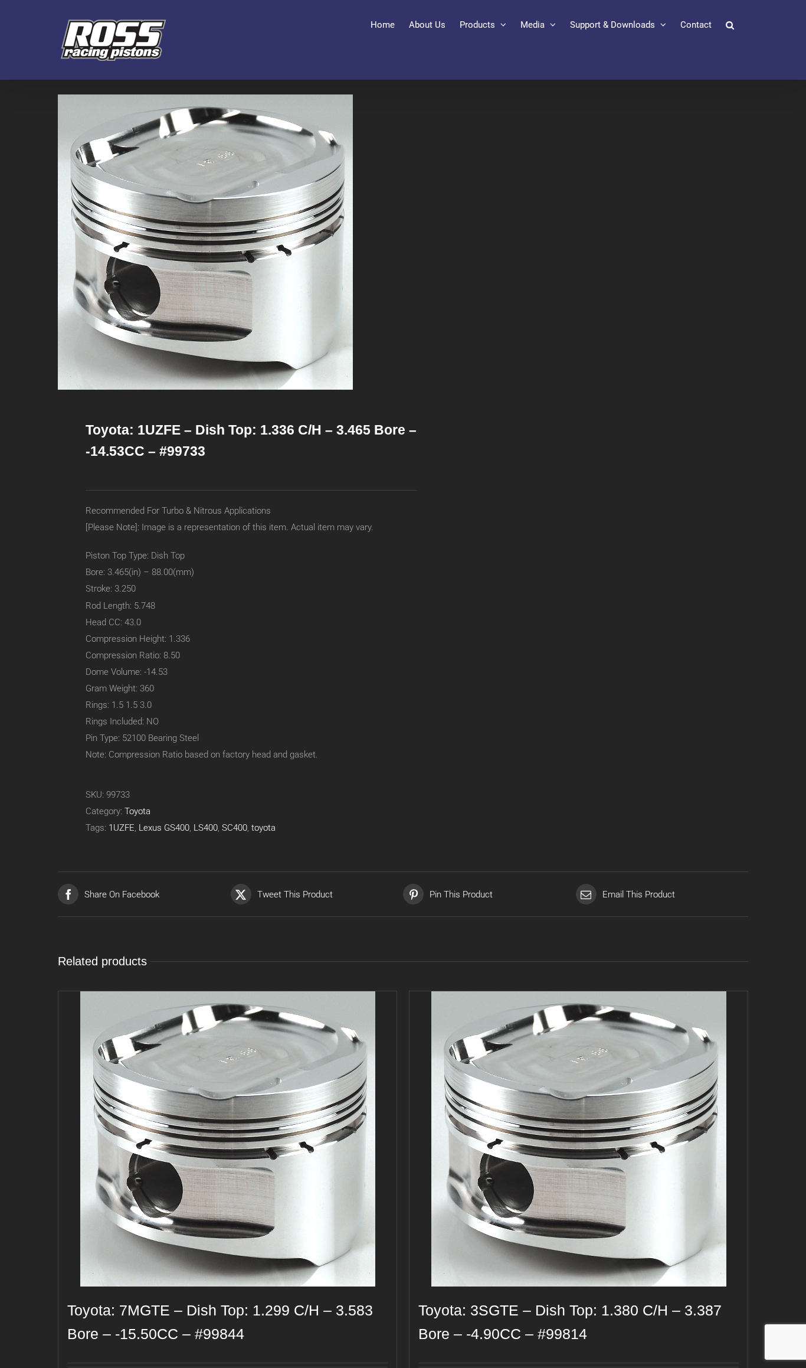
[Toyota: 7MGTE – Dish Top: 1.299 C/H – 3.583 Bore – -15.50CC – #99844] (227, 1139)
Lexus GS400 (164, 827)
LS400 (206, 827)
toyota (263, 827)
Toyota (137, 811)
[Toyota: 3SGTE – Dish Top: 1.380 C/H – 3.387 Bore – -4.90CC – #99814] (578, 1139)
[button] (730, 25)
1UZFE (122, 827)
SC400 (234, 827)
